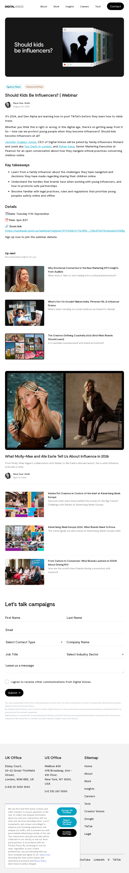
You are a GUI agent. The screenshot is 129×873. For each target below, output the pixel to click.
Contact (115, 6)
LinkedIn (99, 859)
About (43, 6)
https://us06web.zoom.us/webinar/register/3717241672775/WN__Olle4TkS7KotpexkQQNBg (65, 230)
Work (56, 6)
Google (89, 818)
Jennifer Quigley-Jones (20, 142)
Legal (87, 833)
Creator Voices (94, 811)
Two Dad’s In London (37, 146)
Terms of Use (44, 855)
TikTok (88, 826)
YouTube (84, 859)
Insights (70, 6)
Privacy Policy (40, 861)
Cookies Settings (66, 833)
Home (88, 766)
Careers (84, 6)
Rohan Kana (66, 146)
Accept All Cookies (67, 811)
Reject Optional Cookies (66, 822)
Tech (98, 6)
